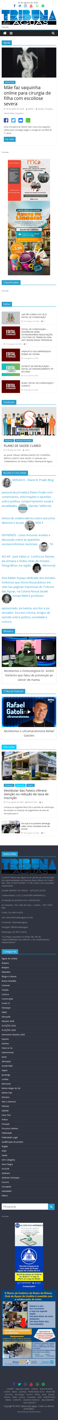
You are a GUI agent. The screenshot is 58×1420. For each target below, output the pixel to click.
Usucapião (6, 1186)
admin (31, 108)
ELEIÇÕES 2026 (9, 1030)
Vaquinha (19, 113)
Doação (48, 108)
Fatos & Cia (7, 1048)
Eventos (5, 1043)
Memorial (6, 1083)
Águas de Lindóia (9, 958)
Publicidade (7, 1133)
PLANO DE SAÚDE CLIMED (22, 446)
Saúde (4, 1155)
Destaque (9, 785)
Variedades (7, 1191)
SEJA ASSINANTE (48, 1400)
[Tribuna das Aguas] (5, 33)
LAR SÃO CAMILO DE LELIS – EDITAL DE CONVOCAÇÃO (34, 315)
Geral (4, 1057)
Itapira (4, 1070)
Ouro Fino (6, 1115)
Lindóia (5, 1079)
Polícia (5, 1119)
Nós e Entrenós (9, 1101)
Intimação (6, 1061)
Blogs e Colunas (9, 976)
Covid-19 (6, 1003)
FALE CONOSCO (29, 1403)
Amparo (5, 963)
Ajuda (40, 108)
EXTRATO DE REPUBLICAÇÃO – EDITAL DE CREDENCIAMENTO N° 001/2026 (37, 369)
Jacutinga (6, 1074)
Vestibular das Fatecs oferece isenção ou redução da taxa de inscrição (26, 794)
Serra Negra (7, 1164)
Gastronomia (8, 1052)
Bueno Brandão (9, 981)
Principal (5, 1124)
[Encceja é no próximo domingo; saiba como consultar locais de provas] (11, 823)
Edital (4, 1012)
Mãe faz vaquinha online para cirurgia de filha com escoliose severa (27, 95)
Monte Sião (9, 82)
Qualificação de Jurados (12, 1142)
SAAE (4, 1150)
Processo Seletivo (10, 1128)
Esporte (5, 1039)
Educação (20, 785)
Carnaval (6, 985)
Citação (5, 989)
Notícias (5, 1106)
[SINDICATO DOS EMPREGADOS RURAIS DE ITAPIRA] (11, 351)
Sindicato (9, 440)
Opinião (5, 1110)
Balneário (6, 972)
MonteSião (9, 113)
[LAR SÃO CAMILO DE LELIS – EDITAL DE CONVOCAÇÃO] (11, 314)
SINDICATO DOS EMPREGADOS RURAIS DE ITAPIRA (36, 352)
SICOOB (5, 1168)
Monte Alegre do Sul (11, 1088)
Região (30, 785)
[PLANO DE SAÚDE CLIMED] (29, 409)
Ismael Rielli (7, 1066)
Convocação (7, 998)
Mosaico (6, 1097)
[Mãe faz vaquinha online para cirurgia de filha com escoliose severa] (29, 50)
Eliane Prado (32, 802)
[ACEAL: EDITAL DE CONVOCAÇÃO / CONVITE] (11, 382)
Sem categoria (8, 1159)
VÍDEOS (8, 1400)
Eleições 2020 (8, 1021)
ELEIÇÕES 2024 (9, 1025)
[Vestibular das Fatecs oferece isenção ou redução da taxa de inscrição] (29, 754)
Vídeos (5, 1195)
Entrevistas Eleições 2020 (13, 1034)
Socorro (5, 1182)
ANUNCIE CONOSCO (31, 1400)
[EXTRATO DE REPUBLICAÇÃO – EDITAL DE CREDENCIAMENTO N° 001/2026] (11, 366)
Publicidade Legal (9, 1137)
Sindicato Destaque (24, 440)
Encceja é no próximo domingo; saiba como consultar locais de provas (35, 826)
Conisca (5, 994)
